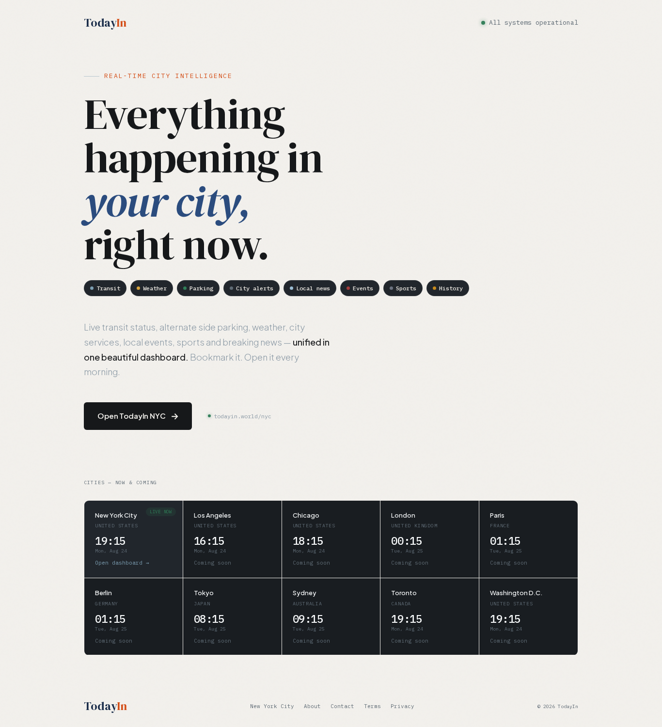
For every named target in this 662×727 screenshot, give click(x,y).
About (312, 705)
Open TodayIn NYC (137, 415)
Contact (342, 705)
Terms (372, 705)
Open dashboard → (122, 563)
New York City (272, 705)
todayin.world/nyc (242, 416)
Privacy (402, 705)
